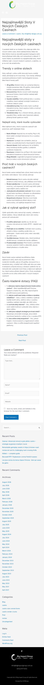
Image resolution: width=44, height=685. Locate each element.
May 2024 (5, 544)
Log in (4, 633)
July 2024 (5, 537)
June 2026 (6, 488)
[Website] (21, 402)
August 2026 (6, 482)
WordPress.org (7, 643)
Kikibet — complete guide (11, 453)
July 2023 (5, 577)
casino (18, 34)
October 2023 (7, 567)
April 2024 (5, 547)
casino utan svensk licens (11, 608)
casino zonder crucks (9, 612)
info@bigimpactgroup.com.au (22, 665)
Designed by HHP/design (22, 681)
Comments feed (7, 640)
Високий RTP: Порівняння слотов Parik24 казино (19, 457)
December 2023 (7, 560)
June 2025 (6, 528)
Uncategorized (7, 621)
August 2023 (6, 573)
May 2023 (5, 583)
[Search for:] (22, 427)
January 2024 (7, 557)
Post (3, 615)
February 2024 (7, 554)
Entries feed (6, 637)
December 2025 (7, 508)
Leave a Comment (8, 34)
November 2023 (7, 564)
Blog (3, 602)
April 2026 (5, 495)
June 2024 (6, 541)
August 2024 (6, 534)
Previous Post (22, 335)
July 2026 (5, 485)
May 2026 (5, 492)
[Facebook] (7, 13)
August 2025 (6, 521)
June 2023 (6, 580)
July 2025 (5, 524)
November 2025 (7, 511)
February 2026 (7, 502)
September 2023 (8, 570)
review (4, 618)
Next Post (22, 340)
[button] (3, 12)
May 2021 (5, 586)
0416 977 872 (22, 669)
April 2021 (5, 590)
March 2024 (6, 551)
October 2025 (7, 515)
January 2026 (7, 505)
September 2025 (8, 518)
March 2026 (6, 498)
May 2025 (5, 531)
